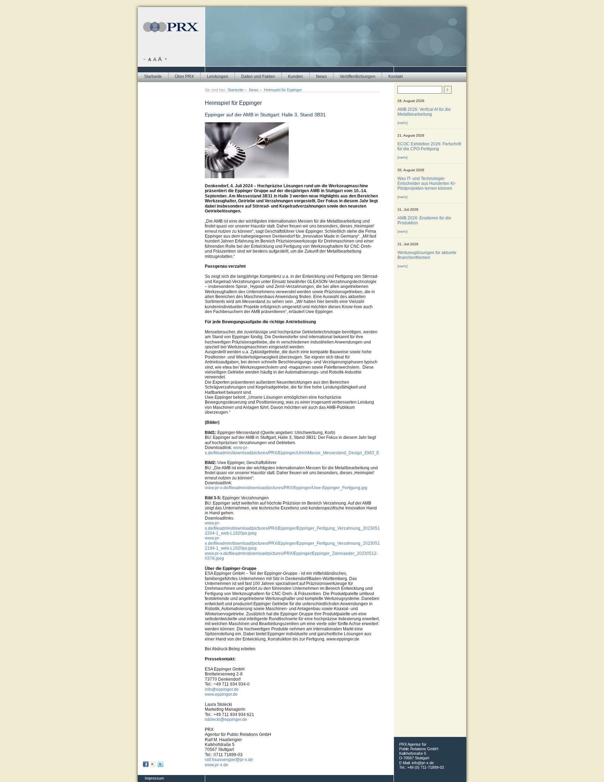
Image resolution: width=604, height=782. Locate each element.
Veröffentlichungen (357, 76)
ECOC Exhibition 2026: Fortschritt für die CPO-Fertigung (429, 146)
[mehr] (402, 123)
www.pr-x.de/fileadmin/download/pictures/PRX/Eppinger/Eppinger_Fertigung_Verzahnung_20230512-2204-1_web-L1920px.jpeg (294, 528)
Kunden (295, 76)
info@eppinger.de (222, 689)
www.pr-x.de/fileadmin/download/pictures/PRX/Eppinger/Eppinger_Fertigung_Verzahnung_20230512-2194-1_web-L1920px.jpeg (294, 543)
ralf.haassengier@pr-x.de (229, 759)
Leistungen (217, 76)
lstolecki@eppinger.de (226, 719)
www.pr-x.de (216, 764)
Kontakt (395, 76)
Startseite (153, 76)
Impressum (154, 778)
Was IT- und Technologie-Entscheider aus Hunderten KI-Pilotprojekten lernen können (426, 183)
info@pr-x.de (423, 763)
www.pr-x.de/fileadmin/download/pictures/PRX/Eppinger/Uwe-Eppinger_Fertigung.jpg (286, 487)
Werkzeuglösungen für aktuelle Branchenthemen (426, 255)
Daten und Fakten (258, 76)
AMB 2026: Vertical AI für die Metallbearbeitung (424, 112)
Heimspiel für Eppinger (283, 90)
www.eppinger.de (221, 694)
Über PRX (184, 76)
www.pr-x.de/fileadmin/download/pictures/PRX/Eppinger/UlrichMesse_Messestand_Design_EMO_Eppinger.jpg (303, 450)
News (321, 76)
